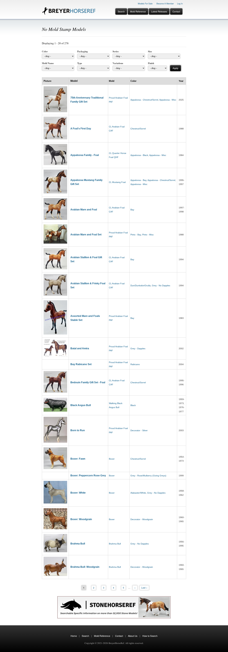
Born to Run (77, 430)
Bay (132, 209)
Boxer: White (78, 492)
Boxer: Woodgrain (81, 519)
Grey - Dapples (137, 348)
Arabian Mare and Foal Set (85, 234)
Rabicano (135, 364)
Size (150, 51)
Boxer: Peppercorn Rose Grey (88, 475)
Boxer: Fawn (77, 458)
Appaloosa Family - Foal (84, 155)
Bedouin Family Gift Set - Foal (87, 382)
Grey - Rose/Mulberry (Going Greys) (148, 475)
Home (74, 635)
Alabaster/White (138, 493)
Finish (151, 63)
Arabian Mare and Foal (83, 209)
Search (121, 11)
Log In (180, 3)
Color (45, 51)
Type (79, 63)
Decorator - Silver (139, 430)
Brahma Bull (77, 543)
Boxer (112, 459)
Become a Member (165, 3)
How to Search (149, 635)
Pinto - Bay (135, 234)
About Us (132, 635)
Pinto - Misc (148, 234)
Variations (118, 63)
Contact (176, 11)
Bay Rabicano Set (81, 364)
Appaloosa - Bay (138, 180)
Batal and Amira (79, 348)
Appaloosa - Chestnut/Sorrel (144, 100)
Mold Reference (138, 11)
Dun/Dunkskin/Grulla (140, 285)
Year (181, 81)
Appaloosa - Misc (167, 100)
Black (133, 405)
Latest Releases (159, 11)
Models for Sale (145, 3)
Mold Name (48, 63)
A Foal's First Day (80, 128)
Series (116, 51)
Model (74, 81)
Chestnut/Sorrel (138, 128)
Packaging (82, 51)
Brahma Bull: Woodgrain (84, 567)
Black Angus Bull (80, 405)
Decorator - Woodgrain (141, 519)
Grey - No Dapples (161, 285)
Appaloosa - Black (139, 155)
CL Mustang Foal (117, 182)
